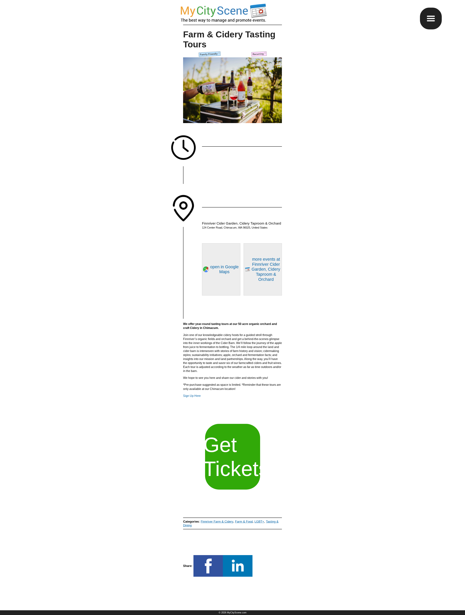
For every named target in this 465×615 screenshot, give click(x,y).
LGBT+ (259, 521)
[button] (431, 18)
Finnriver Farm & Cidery (217, 521)
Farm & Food (244, 521)
